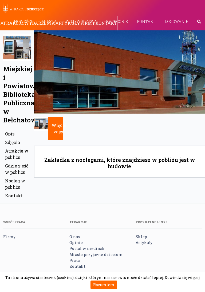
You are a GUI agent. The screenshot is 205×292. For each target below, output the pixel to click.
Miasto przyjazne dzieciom (96, 254)
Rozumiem (104, 284)
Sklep (141, 236)
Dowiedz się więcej (182, 277)
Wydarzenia (39, 23)
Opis (9, 134)
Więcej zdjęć (59, 128)
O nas (74, 236)
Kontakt (146, 21)
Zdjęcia (12, 142)
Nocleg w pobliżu (15, 184)
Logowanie (176, 21)
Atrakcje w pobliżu (16, 154)
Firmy (87, 23)
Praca (74, 260)
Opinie (76, 242)
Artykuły (67, 23)
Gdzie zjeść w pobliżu (16, 169)
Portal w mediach (86, 248)
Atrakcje (12, 23)
